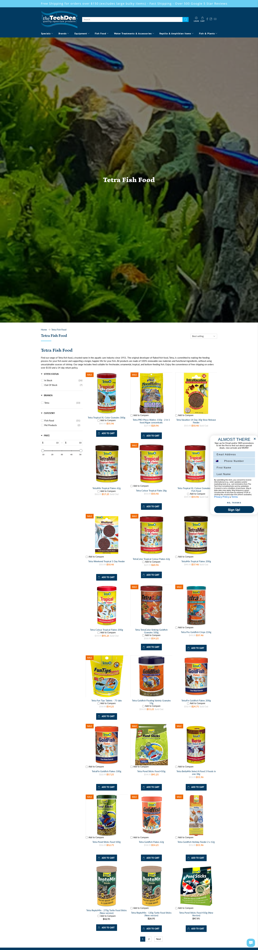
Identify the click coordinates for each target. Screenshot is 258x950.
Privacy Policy (221, 497)
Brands (63, 33)
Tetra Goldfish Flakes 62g (151, 842)
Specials (46, 33)
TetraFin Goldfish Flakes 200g (196, 700)
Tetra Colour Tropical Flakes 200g (106, 629)
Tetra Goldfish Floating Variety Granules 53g (151, 702)
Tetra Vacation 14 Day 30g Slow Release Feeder (196, 421)
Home (44, 330)
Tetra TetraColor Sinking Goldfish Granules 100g (151, 631)
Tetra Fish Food (58, 330)
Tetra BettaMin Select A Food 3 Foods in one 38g (196, 772)
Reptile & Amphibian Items (175, 33)
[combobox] (132, 19)
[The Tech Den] (59, 19)
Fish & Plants (207, 33)
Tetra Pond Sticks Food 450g (151, 771)
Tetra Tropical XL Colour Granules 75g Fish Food (196, 489)
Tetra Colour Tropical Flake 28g (151, 490)
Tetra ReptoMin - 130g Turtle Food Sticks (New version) (151, 914)
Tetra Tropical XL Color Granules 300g (106, 417)
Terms (234, 497)
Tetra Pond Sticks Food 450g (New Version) (196, 914)
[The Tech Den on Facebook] (207, 19)
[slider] (42, 450)
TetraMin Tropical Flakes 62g (106, 488)
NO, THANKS (234, 503)
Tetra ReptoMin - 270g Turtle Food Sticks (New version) (106, 911)
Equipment (81, 33)
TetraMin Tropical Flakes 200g (196, 561)
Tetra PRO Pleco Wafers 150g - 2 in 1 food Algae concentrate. (151, 421)
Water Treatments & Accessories (133, 33)
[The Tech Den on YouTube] (215, 19)
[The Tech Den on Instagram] (211, 19)
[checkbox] (63, 380)
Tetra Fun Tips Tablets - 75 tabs (106, 700)
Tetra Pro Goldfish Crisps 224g (196, 632)
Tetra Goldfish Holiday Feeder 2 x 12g (196, 842)
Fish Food (100, 33)
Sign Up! (234, 509)
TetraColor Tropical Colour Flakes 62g (151, 559)
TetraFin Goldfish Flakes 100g (106, 771)
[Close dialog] (255, 439)
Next (158, 939)
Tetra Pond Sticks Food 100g (106, 842)
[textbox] (51, 442)
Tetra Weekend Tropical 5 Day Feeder (106, 561)
